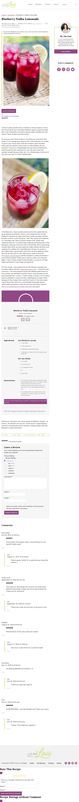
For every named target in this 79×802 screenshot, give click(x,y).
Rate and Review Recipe (11, 793)
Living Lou (9, 4)
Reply (3, 547)
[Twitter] (73, 69)
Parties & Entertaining (30, 411)
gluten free (21, 411)
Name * (2, 786)
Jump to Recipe (9, 111)
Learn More (65, 51)
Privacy (24, 763)
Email (7, 498)
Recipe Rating (9, 456)
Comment (8, 477)
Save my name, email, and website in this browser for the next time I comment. (25, 507)
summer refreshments (11, 256)
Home (4, 15)
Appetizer (11, 15)
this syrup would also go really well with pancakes (20, 286)
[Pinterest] (68, 69)
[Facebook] (59, 69)
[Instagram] (63, 69)
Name (7, 492)
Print (27, 319)
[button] (2, 118)
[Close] (1, 773)
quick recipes (41, 411)
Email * (2, 790)
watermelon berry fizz (28, 269)
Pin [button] (23, 319)
